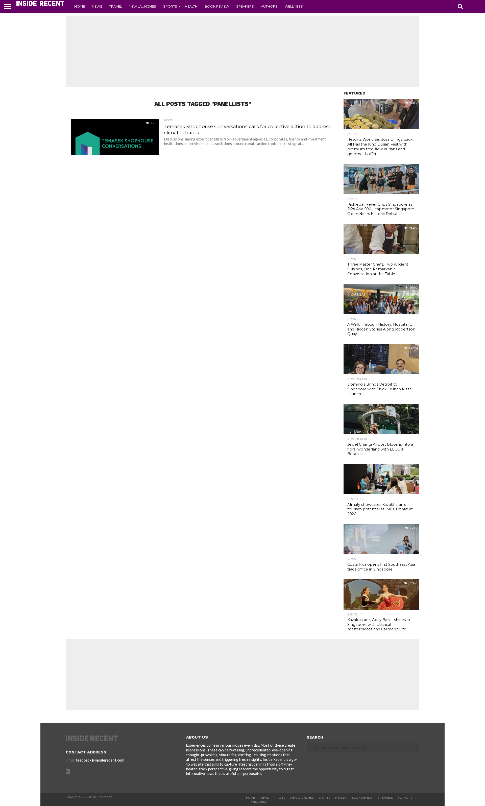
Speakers (245, 6)
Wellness (294, 6)
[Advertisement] (242, 51)
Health (191, 6)
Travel (115, 6)
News (97, 6)
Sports (170, 6)
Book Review (217, 6)
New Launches (142, 6)
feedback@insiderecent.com (100, 760)
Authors (269, 6)
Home (79, 6)
